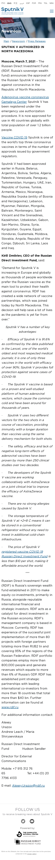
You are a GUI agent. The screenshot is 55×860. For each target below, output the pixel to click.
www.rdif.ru (9, 707)
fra (40, 3)
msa (52, 3)
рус (3, 3)
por (34, 3)
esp (28, 3)
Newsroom (18, 41)
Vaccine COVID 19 (14, 137)
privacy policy (32, 853)
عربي (22, 3)
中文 (15, 3)
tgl (45, 3)
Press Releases (37, 41)
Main (6, 41)
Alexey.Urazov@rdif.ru (28, 785)
